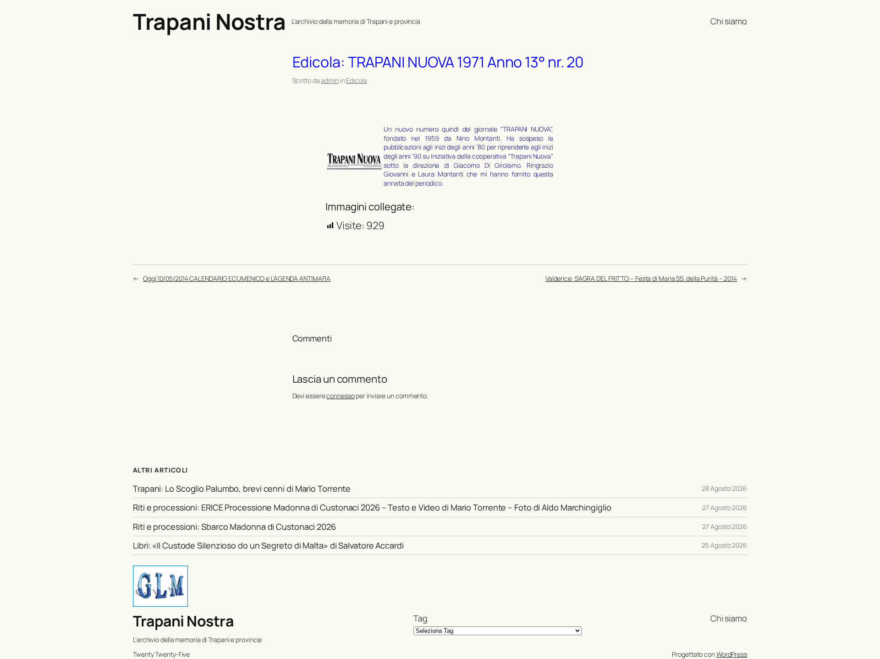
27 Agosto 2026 (724, 507)
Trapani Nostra (209, 21)
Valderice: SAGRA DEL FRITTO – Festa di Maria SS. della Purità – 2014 (641, 278)
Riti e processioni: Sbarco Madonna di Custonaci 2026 (234, 526)
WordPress (731, 654)
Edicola (356, 80)
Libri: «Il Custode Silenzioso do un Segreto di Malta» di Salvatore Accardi (268, 545)
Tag (420, 618)
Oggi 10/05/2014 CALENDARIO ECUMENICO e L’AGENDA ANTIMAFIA (236, 278)
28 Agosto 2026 (724, 488)
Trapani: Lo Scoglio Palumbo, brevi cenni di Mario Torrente (242, 488)
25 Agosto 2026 (724, 545)
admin (330, 80)
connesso (340, 395)
